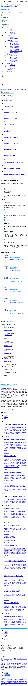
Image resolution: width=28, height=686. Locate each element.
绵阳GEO (4, 684)
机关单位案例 (13, 60)
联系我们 (12, 33)
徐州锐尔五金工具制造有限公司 (11, 683)
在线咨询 (10, 4)
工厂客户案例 (13, 57)
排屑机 (8, 680)
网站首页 (6, 630)
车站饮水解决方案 (14, 46)
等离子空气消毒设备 (17, 89)
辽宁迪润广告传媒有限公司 (17, 680)
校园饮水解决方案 (14, 41)
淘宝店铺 (9, 71)
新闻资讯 (6, 636)
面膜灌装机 (21, 681)
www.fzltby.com (6, 389)
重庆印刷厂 (4, 680)
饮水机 (12, 37)
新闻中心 (9, 63)
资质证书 (12, 32)
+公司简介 (3, 409)
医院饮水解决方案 (14, 44)
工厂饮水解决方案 (14, 43)
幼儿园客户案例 (14, 62)
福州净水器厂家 (12, 664)
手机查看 (16, 4)
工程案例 (6, 635)
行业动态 (12, 66)
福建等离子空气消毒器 (18, 666)
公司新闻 (12, 65)
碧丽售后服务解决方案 (16, 51)
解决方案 (9, 40)
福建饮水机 (13, 663)
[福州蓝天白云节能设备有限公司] (10, 6)
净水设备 (24, 389)
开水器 (20, 389)
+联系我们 (14, 409)
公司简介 (12, 30)
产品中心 (9, 35)
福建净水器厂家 (21, 664)
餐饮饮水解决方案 (14, 49)
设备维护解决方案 (14, 52)
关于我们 (9, 29)
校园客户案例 (13, 55)
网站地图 (4, 4)
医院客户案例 (13, 58)
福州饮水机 (7, 663)
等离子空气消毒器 (14, 38)
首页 (8, 27)
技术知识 (12, 68)
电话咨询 (7, 675)
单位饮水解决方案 (14, 47)
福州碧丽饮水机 (21, 663)
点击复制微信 (4, 24)
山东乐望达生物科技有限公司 (11, 681)
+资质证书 (8, 409)
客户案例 (9, 54)
